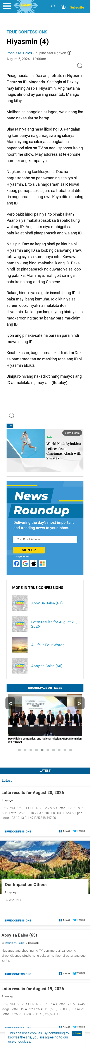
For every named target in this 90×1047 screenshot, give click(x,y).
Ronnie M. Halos (19, 53)
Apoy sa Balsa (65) (19, 935)
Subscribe (77, 7)
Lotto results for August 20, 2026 (33, 792)
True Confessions (27, 32)
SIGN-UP (29, 550)
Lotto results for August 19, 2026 (33, 988)
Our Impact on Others (26, 884)
